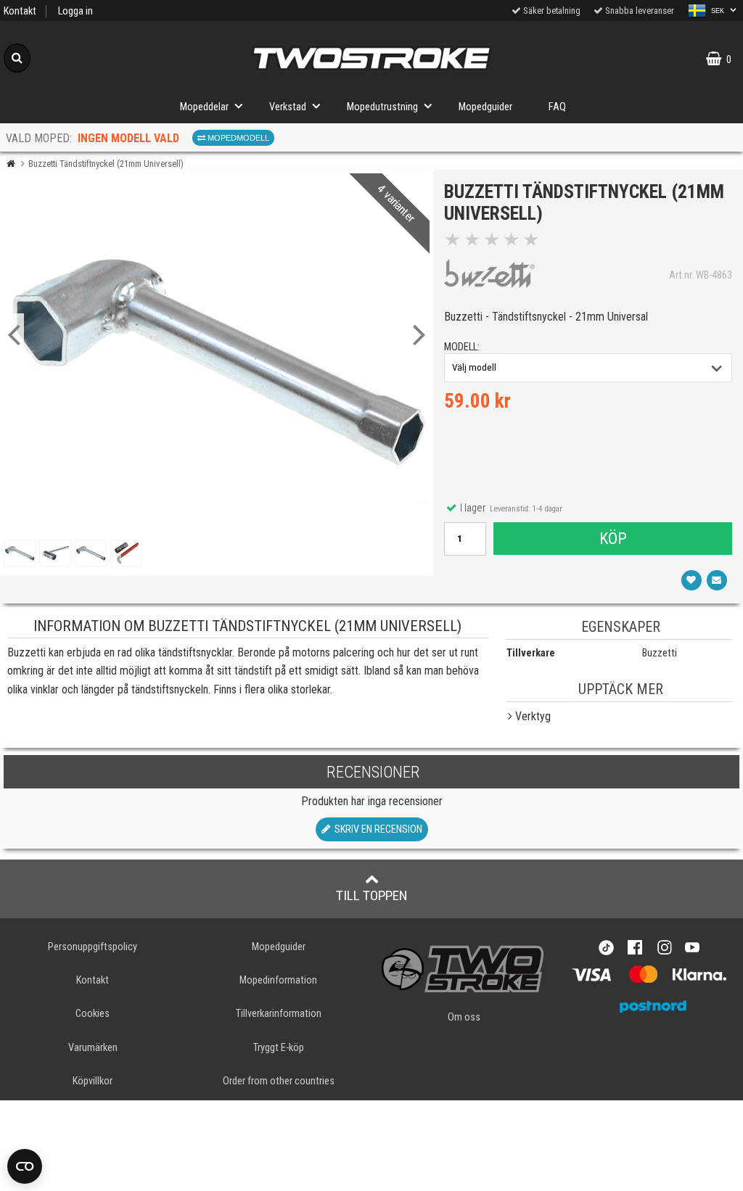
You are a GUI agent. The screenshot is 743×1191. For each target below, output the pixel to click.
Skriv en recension (376, 829)
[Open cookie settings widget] (24, 1166)
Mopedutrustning (382, 107)
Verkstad (287, 107)
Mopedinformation (278, 980)
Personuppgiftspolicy (92, 947)
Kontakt (20, 11)
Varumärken (93, 1048)
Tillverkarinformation (278, 1013)
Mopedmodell (237, 137)
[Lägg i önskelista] (691, 580)
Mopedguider (485, 107)
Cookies (92, 1013)
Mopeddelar (204, 107)
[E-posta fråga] (717, 580)
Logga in (75, 11)
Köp (613, 538)
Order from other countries (278, 1081)
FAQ (557, 107)
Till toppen (372, 895)
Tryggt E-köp (278, 1048)
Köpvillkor (92, 1081)
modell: (462, 347)
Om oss (464, 1017)
